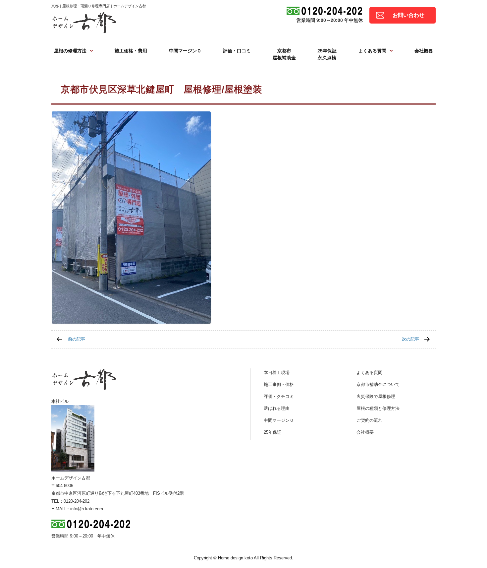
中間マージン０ (185, 50)
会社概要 (423, 50)
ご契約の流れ (369, 420)
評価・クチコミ (279, 396)
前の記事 (76, 339)
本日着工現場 (277, 372)
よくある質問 (372, 50)
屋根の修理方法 (70, 50)
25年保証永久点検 (327, 54)
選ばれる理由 (277, 408)
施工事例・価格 (279, 384)
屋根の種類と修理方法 (378, 408)
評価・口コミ (237, 50)
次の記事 (410, 339)
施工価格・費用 (131, 50)
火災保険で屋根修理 (375, 396)
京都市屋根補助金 (284, 54)
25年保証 (272, 432)
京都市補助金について (378, 384)
